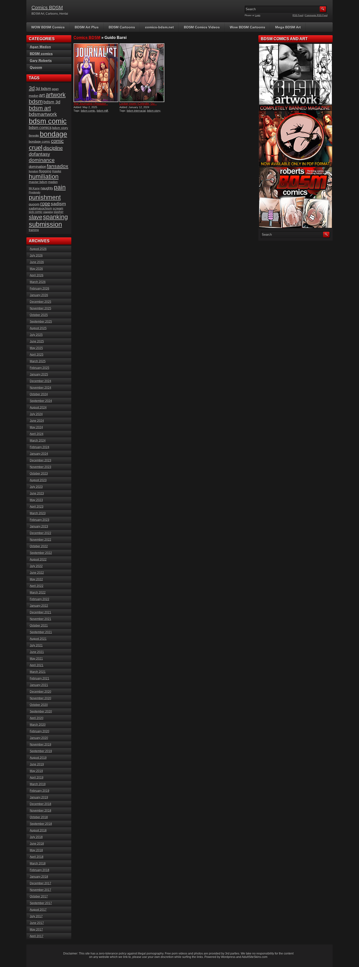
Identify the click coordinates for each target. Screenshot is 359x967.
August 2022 (38, 559)
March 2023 (38, 513)
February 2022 (39, 599)
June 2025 (37, 341)
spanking (55, 217)
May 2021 (36, 658)
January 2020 (39, 738)
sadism (58, 203)
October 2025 (39, 315)
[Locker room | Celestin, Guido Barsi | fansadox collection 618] (141, 72)
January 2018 (39, 876)
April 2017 (36, 936)
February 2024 (39, 447)
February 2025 (39, 368)
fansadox (57, 166)
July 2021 (36, 645)
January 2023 (39, 526)
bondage (53, 134)
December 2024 (40, 381)
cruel (35, 147)
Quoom (36, 67)
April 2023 (36, 506)
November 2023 (40, 467)
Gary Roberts (41, 60)
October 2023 (39, 473)
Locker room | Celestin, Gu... (138, 103)
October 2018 (39, 817)
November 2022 (40, 539)
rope (45, 203)
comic (57, 141)
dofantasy (39, 154)
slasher (58, 212)
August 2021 (38, 639)
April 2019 (36, 777)
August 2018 (38, 830)
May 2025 (36, 348)
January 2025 (39, 374)
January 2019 (39, 797)
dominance (42, 160)
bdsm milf (102, 110)
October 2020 (39, 705)
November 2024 (40, 387)
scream (58, 208)
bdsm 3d (51, 102)
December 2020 (40, 691)
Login (257, 15)
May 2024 (36, 427)
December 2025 (40, 301)
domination (37, 166)
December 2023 (40, 460)
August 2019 (38, 757)
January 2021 (39, 685)
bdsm (36, 101)
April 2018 (36, 857)
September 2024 (41, 401)
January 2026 (39, 295)
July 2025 (36, 335)
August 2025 (38, 328)
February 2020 (39, 731)
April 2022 (36, 586)
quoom (34, 204)
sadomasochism (40, 208)
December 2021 (40, 612)
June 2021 (37, 652)
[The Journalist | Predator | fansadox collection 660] (96, 72)
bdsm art (40, 108)
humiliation (44, 176)
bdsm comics (40, 127)
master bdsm (38, 182)
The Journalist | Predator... (91, 103)
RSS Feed (298, 15)
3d (32, 88)
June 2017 (37, 923)
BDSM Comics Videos (202, 27)
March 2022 (38, 592)
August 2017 (38, 909)
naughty (47, 188)
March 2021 (38, 672)
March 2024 (38, 440)
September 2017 (41, 903)
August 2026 (38, 249)
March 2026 (38, 282)
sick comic (35, 212)
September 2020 (41, 711)
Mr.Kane (34, 188)
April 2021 (36, 665)
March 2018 (38, 863)
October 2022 (39, 546)
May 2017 (36, 929)
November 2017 (40, 890)
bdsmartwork (43, 114)
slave (35, 217)
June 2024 (37, 420)
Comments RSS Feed (316, 15)
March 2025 (38, 361)
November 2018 (40, 810)
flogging (45, 171)
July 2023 (36, 487)
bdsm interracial (136, 110)
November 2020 (40, 698)
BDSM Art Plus (87, 27)
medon (53, 182)
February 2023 (39, 520)
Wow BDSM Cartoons (247, 27)
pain (60, 187)
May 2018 (36, 850)
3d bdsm (43, 88)
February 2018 (39, 870)
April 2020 (36, 718)
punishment (45, 197)
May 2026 (36, 268)
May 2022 (36, 579)
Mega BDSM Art (288, 27)
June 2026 (37, 262)
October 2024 (39, 394)
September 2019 (41, 751)
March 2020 (38, 724)
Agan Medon (40, 47)
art (42, 95)
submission (45, 224)
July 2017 (36, 916)
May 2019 (36, 771)
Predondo (34, 192)
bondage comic (39, 141)
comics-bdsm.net (159, 27)
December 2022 (40, 533)
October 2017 (39, 896)
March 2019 (38, 784)
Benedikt (34, 135)
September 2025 (41, 321)
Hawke (56, 171)
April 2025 (36, 354)
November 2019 (40, 744)
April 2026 (36, 275)
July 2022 (36, 566)
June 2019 (37, 764)
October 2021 (39, 625)
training (34, 230)
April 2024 (36, 434)
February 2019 (39, 790)
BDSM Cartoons (122, 27)
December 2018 (40, 804)
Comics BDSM (47, 7)
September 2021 (41, 632)
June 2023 (37, 493)
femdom (33, 171)
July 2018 (36, 837)
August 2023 (38, 480)
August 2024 (38, 407)
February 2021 (39, 678)
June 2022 (37, 572)
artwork (56, 95)
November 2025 (40, 308)
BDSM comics (41, 54)
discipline (53, 148)
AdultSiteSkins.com (254, 957)
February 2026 (39, 288)
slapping (48, 211)
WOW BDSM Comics (48, 27)
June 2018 (37, 843)
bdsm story (153, 110)
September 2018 (41, 824)
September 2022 (41, 553)
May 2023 (36, 500)
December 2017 (40, 883)
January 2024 (39, 453)
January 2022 (39, 605)
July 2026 (36, 255)
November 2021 (40, 619)
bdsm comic (88, 110)
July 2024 (36, 414)
